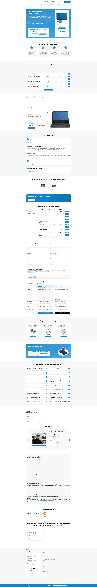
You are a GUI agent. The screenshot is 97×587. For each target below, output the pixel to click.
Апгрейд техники (45, 571)
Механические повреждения (31, 213)
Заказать (67, 211)
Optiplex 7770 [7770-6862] (43, 500)
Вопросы (68, 42)
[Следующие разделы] (70, 42)
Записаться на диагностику (32, 277)
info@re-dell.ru (30, 558)
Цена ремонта (49, 4)
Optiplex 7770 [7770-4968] (50, 500)
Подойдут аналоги (62, 312)
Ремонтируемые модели (46, 556)
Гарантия (38, 42)
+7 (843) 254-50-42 (52, 1)
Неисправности (59, 42)
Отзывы (59, 4)
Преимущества (29, 42)
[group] (29, 514)
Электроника (29, 211)
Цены (34, 42)
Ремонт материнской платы (59, 501)
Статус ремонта (61, 1)
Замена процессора (65, 501)
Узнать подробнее (33, 336)
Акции (64, 42)
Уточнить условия (31, 127)
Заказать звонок (67, 1)
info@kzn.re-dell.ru (32, 535)
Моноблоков (54, 568)
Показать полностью (29, 107)
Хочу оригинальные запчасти (45, 312)
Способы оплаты (45, 561)
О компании (38, 4)
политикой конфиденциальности (44, 355)
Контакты (56, 4)
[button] (69, 440)
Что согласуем (43, 42)
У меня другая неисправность (48, 89)
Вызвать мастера (39, 445)
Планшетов (63, 568)
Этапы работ (49, 42)
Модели (54, 42)
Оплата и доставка (46, 551)
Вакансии (52, 4)
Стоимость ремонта (46, 549)
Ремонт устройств (43, 4)
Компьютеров (45, 568)
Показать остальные (54, 237)
